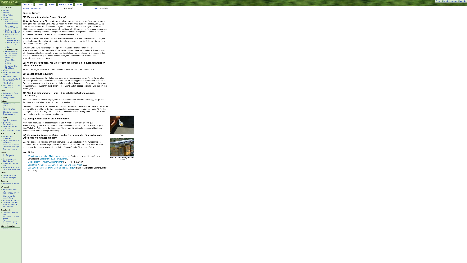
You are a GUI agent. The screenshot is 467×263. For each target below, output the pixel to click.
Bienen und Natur (13, 43)
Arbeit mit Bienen (13, 45)
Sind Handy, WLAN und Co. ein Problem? (11, 80)
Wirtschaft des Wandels (11, 200)
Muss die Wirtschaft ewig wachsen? (10, 206)
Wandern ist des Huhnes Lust (11, 57)
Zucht (9, 47)
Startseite (462, 1)
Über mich (27, 4)
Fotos (79, 4)
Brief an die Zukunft (10, 77)
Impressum (454, 1)
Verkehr (6, 13)
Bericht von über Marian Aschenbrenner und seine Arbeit (55, 165)
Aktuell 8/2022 (8, 83)
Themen (40, 4)
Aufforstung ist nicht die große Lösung (11, 86)
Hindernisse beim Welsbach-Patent (9, 109)
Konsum (6, 17)
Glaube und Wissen (10, 175)
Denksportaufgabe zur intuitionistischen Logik (11, 146)
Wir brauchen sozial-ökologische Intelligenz (11, 222)
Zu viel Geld (7, 95)
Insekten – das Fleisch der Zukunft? (12, 31)
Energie (6, 10)
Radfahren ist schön (10, 120)
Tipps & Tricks (65, 4)
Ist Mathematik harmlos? (8, 156)
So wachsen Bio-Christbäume (11, 67)
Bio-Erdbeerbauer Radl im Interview (11, 53)
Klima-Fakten (8, 15)
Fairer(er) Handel (9, 98)
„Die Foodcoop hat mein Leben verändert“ (11, 193)
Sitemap (439, 1)
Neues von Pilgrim (9, 178)
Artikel (51, 4)
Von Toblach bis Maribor (11, 131)
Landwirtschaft (8, 19)
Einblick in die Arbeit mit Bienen (53, 159)
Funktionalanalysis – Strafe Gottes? (10, 160)
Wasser (6, 70)
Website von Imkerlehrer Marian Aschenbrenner (48, 156)
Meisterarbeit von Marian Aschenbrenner (45, 162)
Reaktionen (7, 229)
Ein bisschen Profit (10, 190)
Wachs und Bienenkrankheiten (13, 39)
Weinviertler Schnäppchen (8, 123)
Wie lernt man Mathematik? (8, 137)
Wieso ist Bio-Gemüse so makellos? (10, 62)
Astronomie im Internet (11, 184)
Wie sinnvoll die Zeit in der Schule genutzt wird (11, 168)
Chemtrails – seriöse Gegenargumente (10, 113)
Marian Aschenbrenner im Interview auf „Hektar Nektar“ (51, 168)
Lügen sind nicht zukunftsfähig (9, 197)
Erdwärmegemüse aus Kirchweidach (11, 23)
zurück (96, 8)
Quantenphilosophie (10, 149)
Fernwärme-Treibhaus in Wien (11, 27)
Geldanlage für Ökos (10, 93)
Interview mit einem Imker (32, 8)
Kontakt (446, 1)
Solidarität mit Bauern (10, 202)
